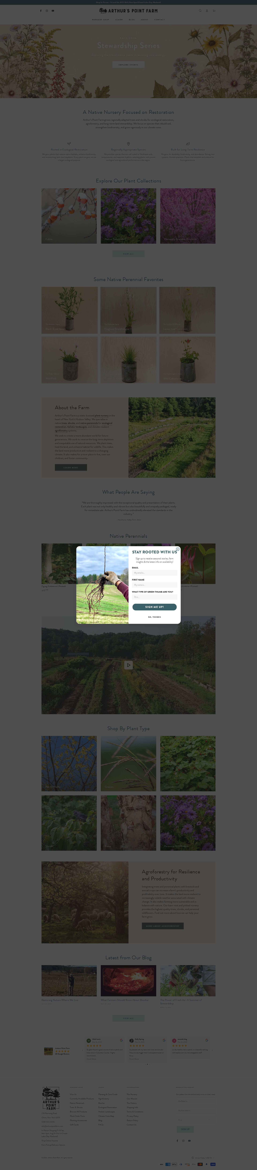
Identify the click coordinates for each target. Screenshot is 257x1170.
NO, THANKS (154, 617)
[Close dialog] (177, 549)
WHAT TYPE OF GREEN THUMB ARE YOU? (152, 592)
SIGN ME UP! (154, 607)
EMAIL (135, 567)
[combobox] (153, 597)
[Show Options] (174, 597)
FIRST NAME (138, 579)
